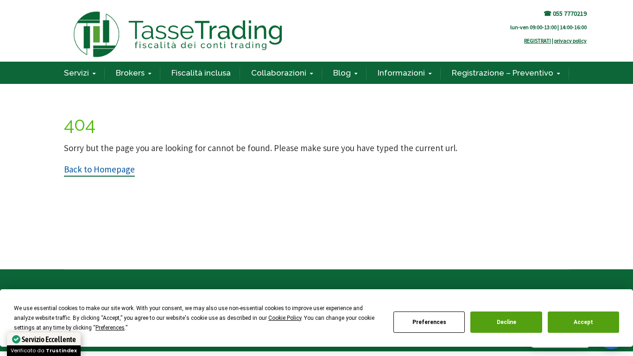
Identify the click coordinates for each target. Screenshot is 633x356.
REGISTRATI (537, 40)
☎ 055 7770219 (565, 13)
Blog (342, 72)
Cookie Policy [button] (284, 318)
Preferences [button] (110, 327)
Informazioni (401, 72)
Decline (506, 322)
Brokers (130, 72)
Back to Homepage (99, 169)
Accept (583, 322)
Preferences (429, 322)
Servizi (76, 72)
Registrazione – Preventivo (502, 72)
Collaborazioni (278, 72)
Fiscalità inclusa (201, 72)
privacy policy (570, 40)
